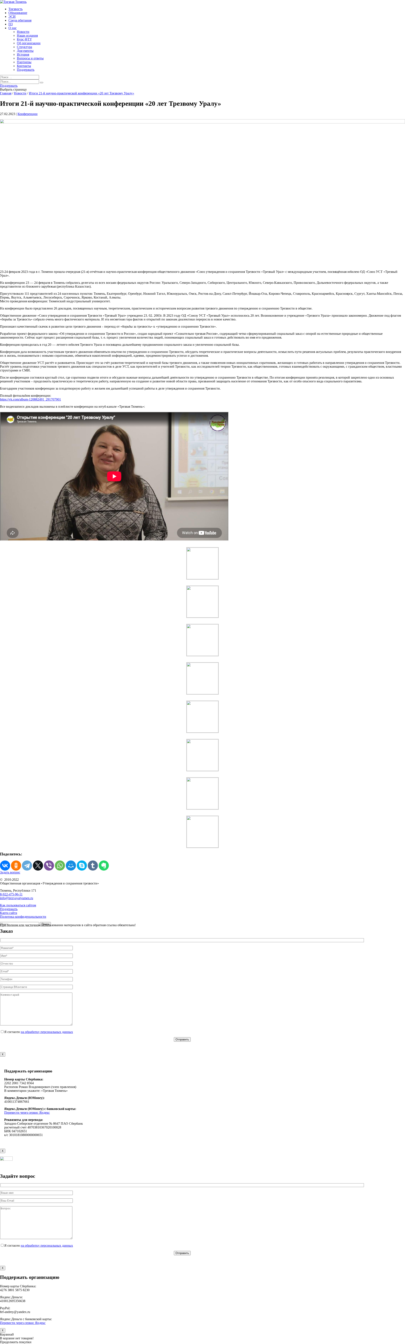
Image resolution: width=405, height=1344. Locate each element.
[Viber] (49, 865)
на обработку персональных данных (47, 1032)
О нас (12, 28)
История (23, 54)
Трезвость (15, 9)
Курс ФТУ (24, 39)
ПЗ (10, 24)
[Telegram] (27, 865)
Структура (24, 47)
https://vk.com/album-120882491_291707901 (30, 399)
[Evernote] (104, 865)
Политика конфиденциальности (23, 916)
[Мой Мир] (71, 865)
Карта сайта (8, 913)
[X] (38, 865)
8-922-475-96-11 (11, 894)
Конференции (28, 114)
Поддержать (25, 69)
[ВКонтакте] (5, 865)
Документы (25, 50)
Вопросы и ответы (30, 58)
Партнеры (24, 62)
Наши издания (27, 35)
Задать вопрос (10, 872)
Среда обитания (19, 20)
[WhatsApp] (60, 865)
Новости (23, 31)
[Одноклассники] (16, 865)
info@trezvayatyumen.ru (16, 898)
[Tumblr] (93, 865)
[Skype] (82, 865)
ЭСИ (12, 16)
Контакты (24, 66)
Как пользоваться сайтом (18, 905)
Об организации (28, 43)
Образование (17, 13)
